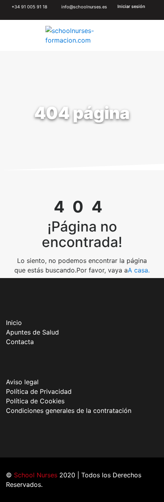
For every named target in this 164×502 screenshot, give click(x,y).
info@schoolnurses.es (84, 7)
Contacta (20, 342)
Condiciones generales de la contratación (68, 410)
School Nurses (35, 475)
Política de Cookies (35, 401)
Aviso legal (22, 382)
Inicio (14, 323)
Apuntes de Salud (32, 332)
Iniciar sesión (131, 6)
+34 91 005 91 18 (28, 7)
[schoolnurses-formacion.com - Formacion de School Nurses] (82, 35)
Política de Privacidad (39, 391)
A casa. (139, 270)
